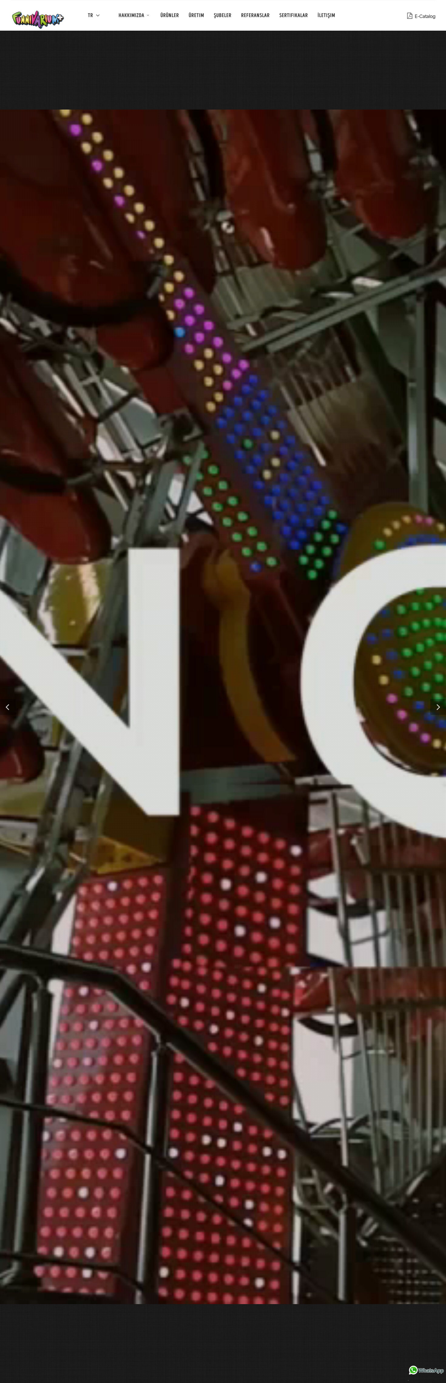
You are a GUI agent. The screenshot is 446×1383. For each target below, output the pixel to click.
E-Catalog (423, 16)
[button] (8, 707)
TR (91, 15)
